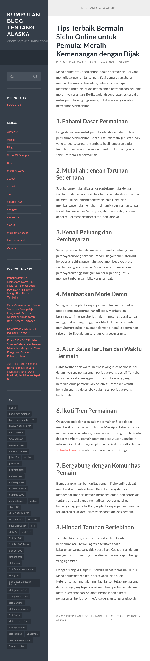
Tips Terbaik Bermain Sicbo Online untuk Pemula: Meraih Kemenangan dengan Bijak (98, 41)
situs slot (33, 519)
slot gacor (13, 209)
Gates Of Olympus (18, 155)
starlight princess (17, 232)
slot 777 (26, 531)
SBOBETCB (14, 104)
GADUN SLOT (16, 438)
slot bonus (14, 563)
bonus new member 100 (22, 420)
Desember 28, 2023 (69, 62)
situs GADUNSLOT (19, 513)
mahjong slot (15, 476)
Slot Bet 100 (15, 538)
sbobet (11, 186)
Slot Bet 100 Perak (19, 544)
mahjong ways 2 (17, 488)
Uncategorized (16, 240)
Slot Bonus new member (21, 569)
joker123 (14, 457)
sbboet (11, 178)
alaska (12, 407)
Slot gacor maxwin (18, 596)
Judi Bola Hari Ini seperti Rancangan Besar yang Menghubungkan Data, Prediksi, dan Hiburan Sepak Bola (24, 371)
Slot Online (14, 615)
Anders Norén (130, 616)
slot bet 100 (14, 201)
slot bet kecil (15, 556)
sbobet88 (14, 507)
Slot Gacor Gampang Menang (20, 583)
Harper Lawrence (101, 62)
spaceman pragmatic (20, 640)
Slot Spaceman (17, 627)
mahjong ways (15, 170)
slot (9, 194)
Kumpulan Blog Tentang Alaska (23, 24)
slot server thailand (19, 621)
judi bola (28, 457)
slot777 (13, 531)
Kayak (11, 163)
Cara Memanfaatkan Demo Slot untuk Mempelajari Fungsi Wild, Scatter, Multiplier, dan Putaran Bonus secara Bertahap (23, 312)
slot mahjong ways (19, 608)
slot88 (11, 224)
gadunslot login (17, 444)
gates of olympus (18, 451)
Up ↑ (112, 620)
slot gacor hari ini (18, 590)
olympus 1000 (16, 494)
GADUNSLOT (16, 432)
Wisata (11, 248)
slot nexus (13, 217)
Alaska (11, 139)
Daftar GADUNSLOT (20, 426)
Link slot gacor (16, 469)
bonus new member (19, 413)
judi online (14, 463)
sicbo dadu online (68, 450)
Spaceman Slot (17, 646)
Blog (10, 147)
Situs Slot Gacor (17, 525)
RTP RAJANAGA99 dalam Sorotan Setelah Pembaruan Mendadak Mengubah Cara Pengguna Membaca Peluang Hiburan (24, 348)
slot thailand (15, 633)
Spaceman (32, 633)
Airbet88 (12, 131)
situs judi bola (16, 519)
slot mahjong (15, 602)
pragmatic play (17, 500)
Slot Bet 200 (15, 550)
